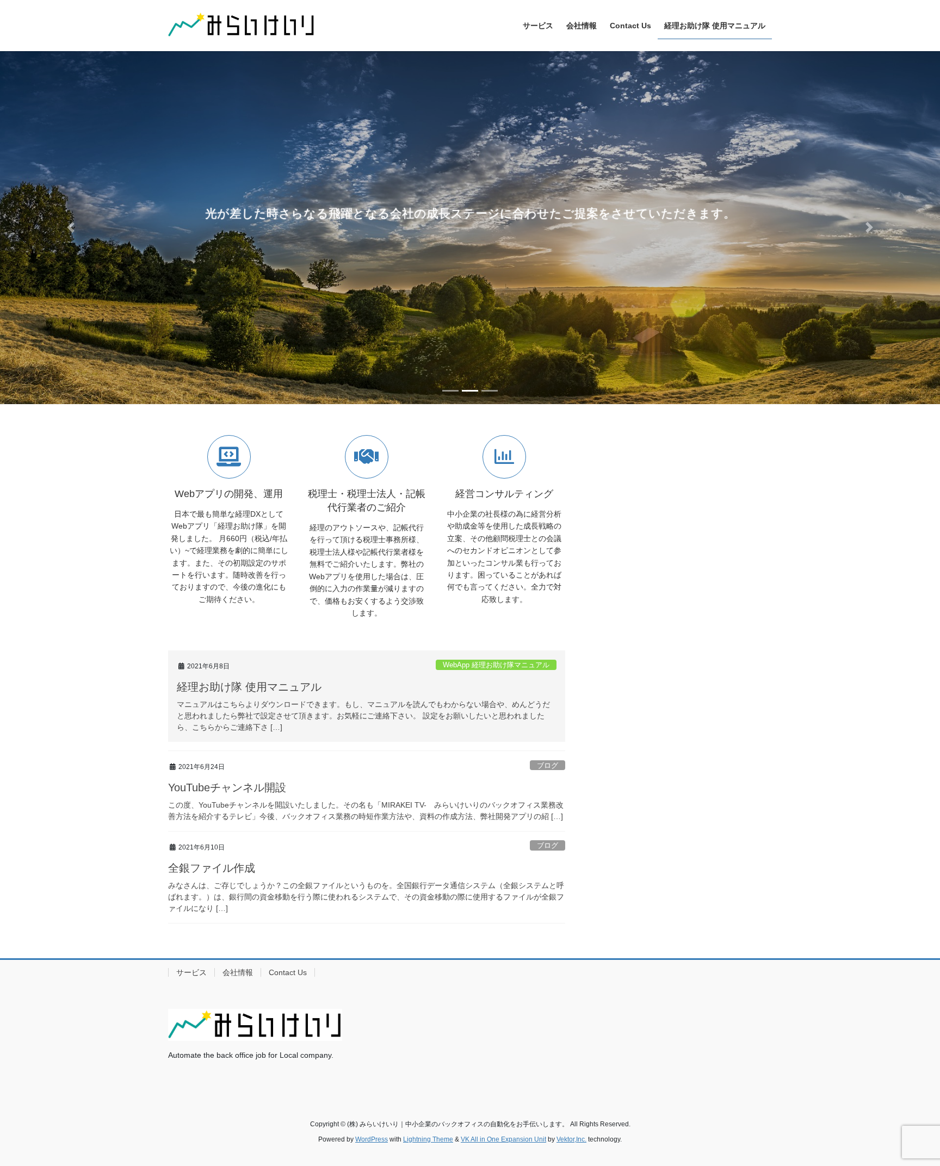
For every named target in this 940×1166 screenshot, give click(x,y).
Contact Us (288, 972)
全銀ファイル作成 (211, 868)
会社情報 (237, 972)
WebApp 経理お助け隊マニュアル (496, 665)
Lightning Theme (428, 1139)
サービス (191, 972)
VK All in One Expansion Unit (503, 1139)
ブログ (547, 765)
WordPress (371, 1139)
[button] (70, 227)
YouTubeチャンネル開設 (227, 787)
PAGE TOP (908, 1121)
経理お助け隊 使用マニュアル (249, 687)
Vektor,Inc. (571, 1139)
